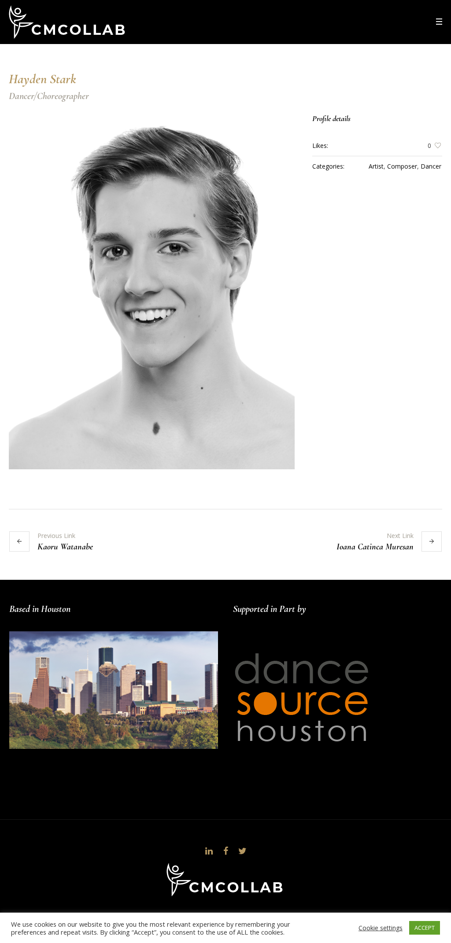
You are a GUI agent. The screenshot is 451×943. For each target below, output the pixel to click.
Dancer (431, 166)
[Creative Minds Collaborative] (225, 879)
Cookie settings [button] (381, 928)
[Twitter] (242, 851)
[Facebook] (225, 851)
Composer (402, 166)
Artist (376, 166)
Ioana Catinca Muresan (375, 546)
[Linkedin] (208, 851)
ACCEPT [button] (424, 928)
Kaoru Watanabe (65, 546)
